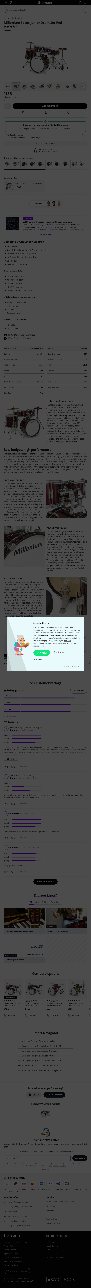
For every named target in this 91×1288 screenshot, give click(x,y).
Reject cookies (60, 652)
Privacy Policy (76, 666)
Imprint (66, 666)
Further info (38, 659)
